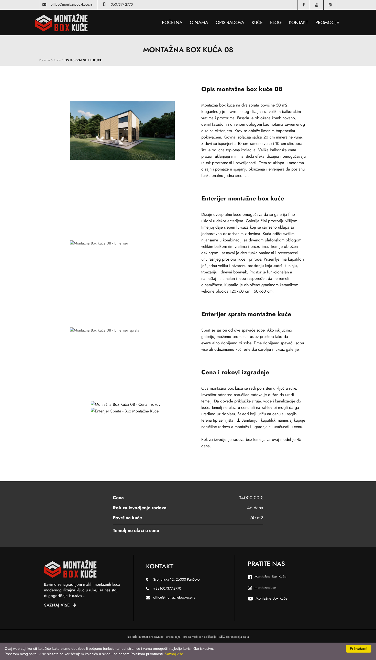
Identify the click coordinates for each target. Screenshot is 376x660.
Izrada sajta (173, 636)
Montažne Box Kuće (270, 576)
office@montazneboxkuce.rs (72, 4)
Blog (276, 22)
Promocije (327, 22)
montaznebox (265, 587)
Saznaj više (174, 654)
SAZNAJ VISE (57, 605)
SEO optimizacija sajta (234, 636)
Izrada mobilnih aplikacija (199, 636)
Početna (172, 22)
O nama (199, 22)
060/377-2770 (122, 4)
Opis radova (230, 22)
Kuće (257, 22)
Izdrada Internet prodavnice (145, 636)
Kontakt (298, 22)
